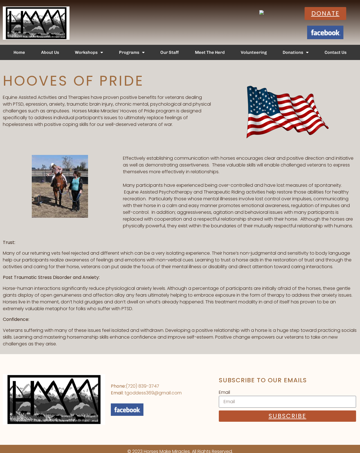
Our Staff (169, 52)
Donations (293, 52)
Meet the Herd (210, 52)
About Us (50, 52)
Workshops (86, 52)
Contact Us (335, 52)
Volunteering (254, 52)
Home (19, 52)
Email (224, 392)
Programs (129, 52)
